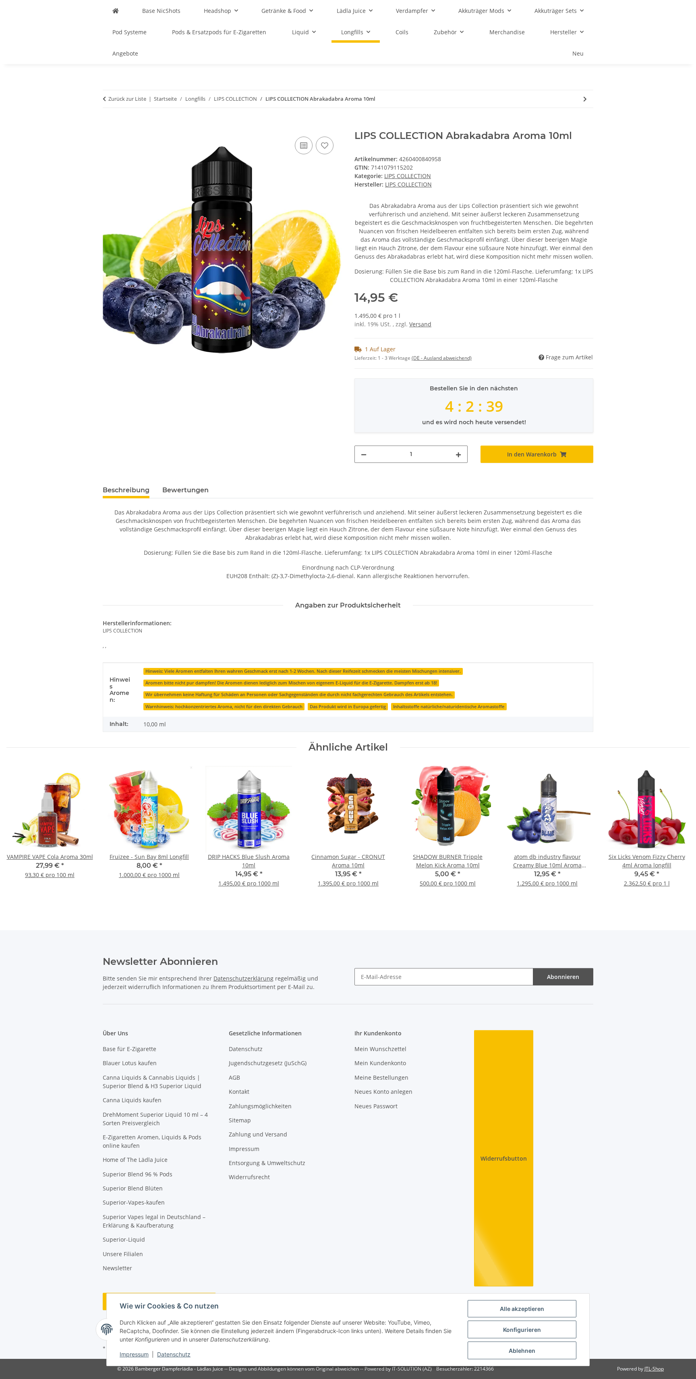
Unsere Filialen (123, 1254)
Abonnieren (563, 977)
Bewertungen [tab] (185, 490)
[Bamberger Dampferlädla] (115, 10)
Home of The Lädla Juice (135, 1159)
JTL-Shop (654, 1368)
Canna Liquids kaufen (132, 1100)
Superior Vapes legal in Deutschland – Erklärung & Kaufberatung (154, 1221)
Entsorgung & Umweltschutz (267, 1163)
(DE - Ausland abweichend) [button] (442, 358)
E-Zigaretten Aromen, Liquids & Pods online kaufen (152, 1141)
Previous (20, 832)
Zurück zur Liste (127, 98)
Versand (420, 324)
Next (676, 832)
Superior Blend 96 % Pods (137, 1174)
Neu (578, 53)
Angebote (125, 53)
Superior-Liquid (124, 1239)
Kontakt (239, 1091)
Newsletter (117, 1268)
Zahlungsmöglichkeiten (260, 1106)
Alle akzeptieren (522, 1308)
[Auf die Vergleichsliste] (304, 145)
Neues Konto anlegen (383, 1091)
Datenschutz (174, 1354)
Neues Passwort (376, 1106)
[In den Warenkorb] (109, 125)
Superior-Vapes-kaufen (134, 1202)
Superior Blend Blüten (133, 1188)
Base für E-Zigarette (129, 1049)
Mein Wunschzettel (380, 1049)
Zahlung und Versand (258, 1134)
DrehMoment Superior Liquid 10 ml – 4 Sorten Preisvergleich (155, 1119)
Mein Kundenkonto (380, 1063)
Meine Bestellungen (381, 1077)
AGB (234, 1077)
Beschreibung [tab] (126, 490)
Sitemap (240, 1120)
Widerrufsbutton (504, 1158)
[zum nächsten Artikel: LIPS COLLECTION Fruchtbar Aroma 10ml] (585, 99)
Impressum (134, 1354)
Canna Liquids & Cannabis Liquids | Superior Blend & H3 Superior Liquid (152, 1082)
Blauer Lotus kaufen (130, 1063)
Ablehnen (522, 1350)
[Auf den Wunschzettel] (325, 145)
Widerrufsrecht (249, 1177)
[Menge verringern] (364, 454)
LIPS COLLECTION (407, 176)
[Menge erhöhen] (458, 454)
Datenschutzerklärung (243, 978)
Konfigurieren (522, 1329)
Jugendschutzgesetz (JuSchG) (268, 1063)
